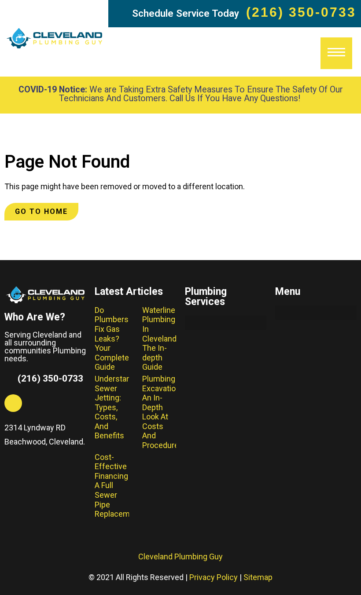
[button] (225, 323)
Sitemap (258, 577)
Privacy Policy (213, 577)
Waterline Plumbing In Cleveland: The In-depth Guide (160, 338)
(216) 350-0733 (301, 12)
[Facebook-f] (13, 403)
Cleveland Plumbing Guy (180, 556)
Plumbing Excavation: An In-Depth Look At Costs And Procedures (162, 412)
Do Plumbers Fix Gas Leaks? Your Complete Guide (112, 338)
